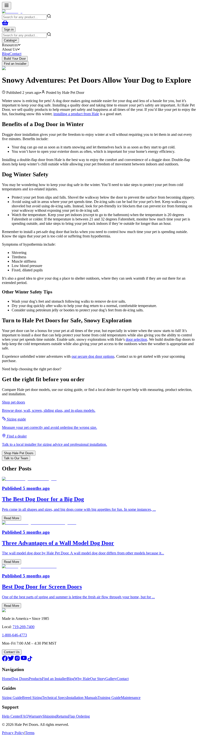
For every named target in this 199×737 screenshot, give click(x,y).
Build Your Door (15, 58)
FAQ (24, 716)
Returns (62, 716)
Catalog (9, 40)
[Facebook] (5, 660)
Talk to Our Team (16, 458)
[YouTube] (23, 660)
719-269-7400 (23, 627)
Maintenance (131, 698)
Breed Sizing (32, 698)
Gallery (111, 679)
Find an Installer (15, 63)
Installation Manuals (82, 698)
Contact (15, 54)
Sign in (9, 29)
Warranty (35, 716)
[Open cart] (5, 25)
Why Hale (82, 679)
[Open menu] (6, 5)
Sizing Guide (12, 698)
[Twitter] (11, 660)
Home (6, 679)
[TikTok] (30, 660)
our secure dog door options (93, 356)
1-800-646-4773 (14, 635)
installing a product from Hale (76, 114)
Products (35, 679)
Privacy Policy (13, 733)
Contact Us (12, 652)
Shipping (49, 716)
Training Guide (109, 698)
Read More (11, 518)
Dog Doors (20, 679)
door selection (136, 339)
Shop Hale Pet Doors (18, 453)
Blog (5, 54)
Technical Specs (54, 698)
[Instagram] (17, 660)
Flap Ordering (79, 716)
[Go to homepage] (12, 11)
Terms (29, 733)
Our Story (97, 679)
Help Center (11, 716)
